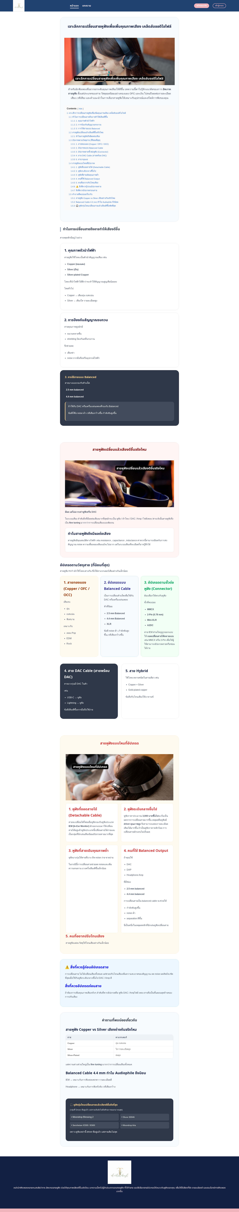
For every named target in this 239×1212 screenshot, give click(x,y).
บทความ (86, 6)
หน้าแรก (74, 6)
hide (80, 109)
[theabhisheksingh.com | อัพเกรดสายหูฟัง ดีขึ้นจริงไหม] (39, 5)
